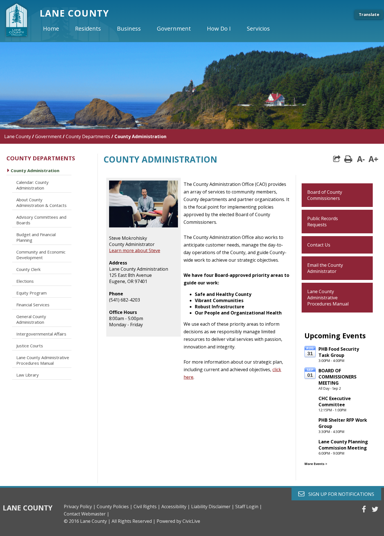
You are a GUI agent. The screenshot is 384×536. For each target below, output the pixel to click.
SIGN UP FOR (339, 493)
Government (48, 136)
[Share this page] (336, 159)
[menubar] (161, 29)
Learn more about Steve (134, 250)
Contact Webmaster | (86, 514)
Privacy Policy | (80, 506)
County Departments (88, 136)
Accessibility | (175, 506)
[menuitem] (56, 29)
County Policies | (114, 506)
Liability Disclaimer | (212, 506)
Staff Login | (248, 506)
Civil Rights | (147, 506)
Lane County (17, 136)
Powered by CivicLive (178, 521)
